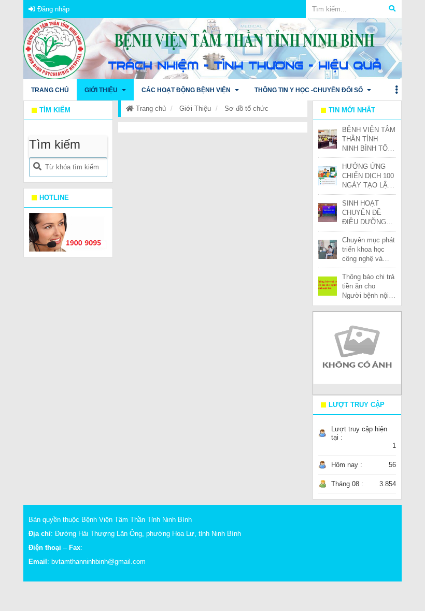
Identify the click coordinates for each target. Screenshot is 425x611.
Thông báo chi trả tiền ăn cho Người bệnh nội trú (368, 286)
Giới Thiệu (195, 108)
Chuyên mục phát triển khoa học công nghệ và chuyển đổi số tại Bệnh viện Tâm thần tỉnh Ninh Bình (368, 250)
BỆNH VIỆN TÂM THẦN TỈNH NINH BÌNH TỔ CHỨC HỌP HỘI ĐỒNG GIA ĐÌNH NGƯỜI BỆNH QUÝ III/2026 (368, 139)
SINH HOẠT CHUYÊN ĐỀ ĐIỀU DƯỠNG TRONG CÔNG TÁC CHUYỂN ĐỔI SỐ (365, 213)
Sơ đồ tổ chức (246, 108)
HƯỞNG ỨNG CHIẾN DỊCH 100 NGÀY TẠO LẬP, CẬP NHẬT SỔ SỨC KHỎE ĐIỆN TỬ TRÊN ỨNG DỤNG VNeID (368, 176)
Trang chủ (150, 108)
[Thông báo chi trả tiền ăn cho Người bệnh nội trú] (327, 285)
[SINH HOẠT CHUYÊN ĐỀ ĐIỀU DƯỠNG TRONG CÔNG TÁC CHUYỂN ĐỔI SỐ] (327, 212)
